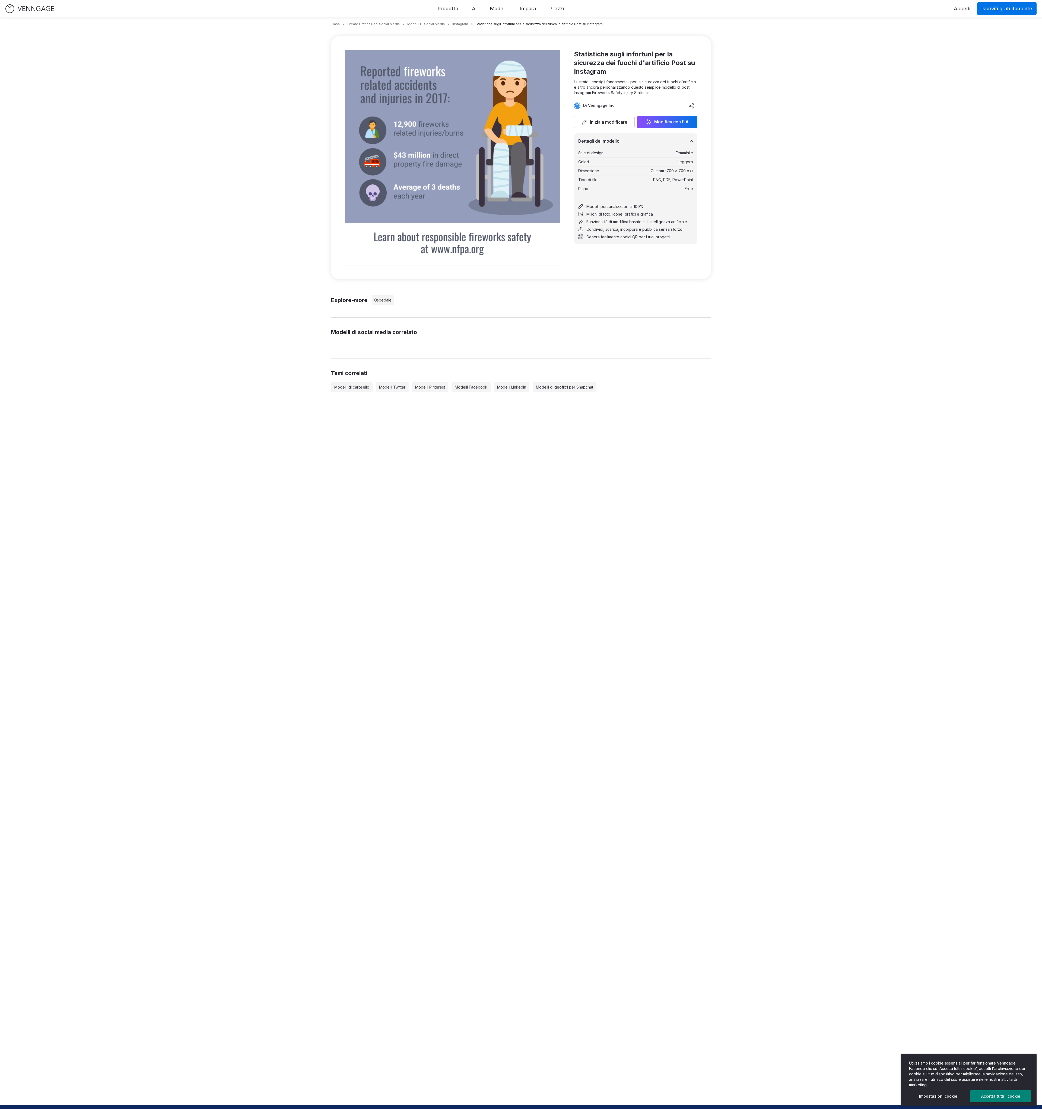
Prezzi (556, 8)
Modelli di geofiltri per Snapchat (564, 387)
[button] (604, 122)
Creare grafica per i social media (373, 24)
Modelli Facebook (471, 387)
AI (474, 8)
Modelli (498, 8)
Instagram (460, 24)
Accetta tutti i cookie (1000, 1096)
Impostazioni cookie (938, 1096)
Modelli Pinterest (430, 387)
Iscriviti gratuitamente (1006, 8)
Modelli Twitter (392, 387)
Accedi (962, 8)
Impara (528, 8)
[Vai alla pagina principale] (29, 8)
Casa (336, 24)
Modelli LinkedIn (511, 387)
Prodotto (448, 8)
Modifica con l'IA (671, 122)
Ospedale (383, 300)
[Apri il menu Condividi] (691, 106)
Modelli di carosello (351, 387)
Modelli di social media (426, 24)
